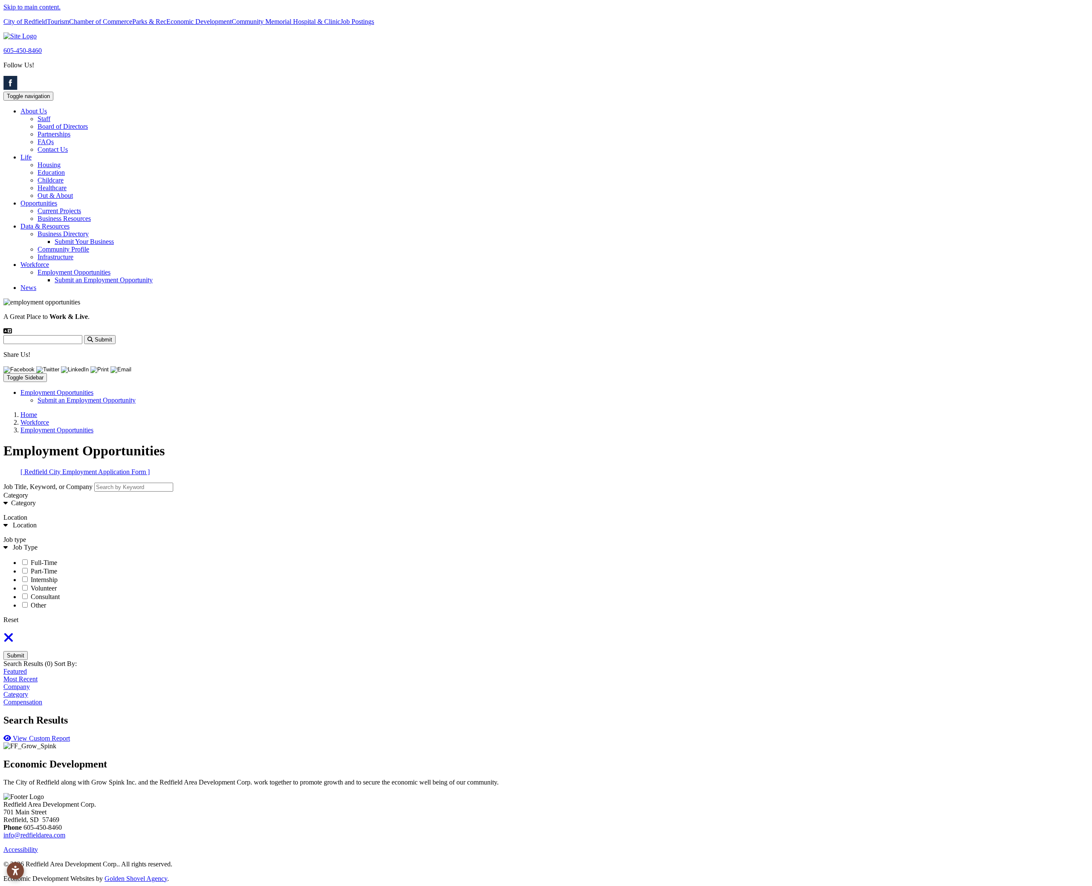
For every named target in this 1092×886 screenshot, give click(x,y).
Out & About (55, 195)
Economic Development (199, 21)
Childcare (51, 180)
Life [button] (26, 157)
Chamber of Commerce (100, 21)
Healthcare (52, 187)
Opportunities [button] (38, 203)
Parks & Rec (149, 21)
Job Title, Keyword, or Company (48, 486)
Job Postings (357, 21)
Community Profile (63, 249)
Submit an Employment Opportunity (104, 280)
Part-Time (44, 571)
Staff (44, 118)
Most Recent (20, 679)
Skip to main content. (32, 7)
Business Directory (63, 233)
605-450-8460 (22, 50)
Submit (15, 655)
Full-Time (44, 562)
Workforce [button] (34, 264)
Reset (10, 619)
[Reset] (8, 640)
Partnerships (54, 134)
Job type (14, 539)
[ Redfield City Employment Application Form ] (85, 471)
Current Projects (59, 210)
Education (51, 172)
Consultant (45, 596)
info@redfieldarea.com (34, 835)
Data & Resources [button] (45, 226)
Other (38, 605)
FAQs (46, 141)
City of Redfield (25, 21)
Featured (15, 671)
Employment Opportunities (74, 272)
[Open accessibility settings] (15, 870)
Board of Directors (63, 126)
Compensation (22, 702)
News (28, 287)
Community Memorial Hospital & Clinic (286, 21)
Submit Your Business (84, 241)
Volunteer (44, 588)
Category (15, 495)
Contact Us (53, 149)
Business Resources (64, 218)
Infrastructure (55, 257)
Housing (49, 164)
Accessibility (20, 849)
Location (15, 517)
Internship (44, 579)
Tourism (58, 21)
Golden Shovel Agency (136, 878)
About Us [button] (33, 111)
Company (16, 686)
